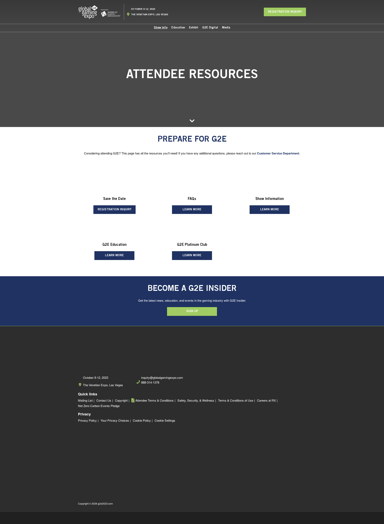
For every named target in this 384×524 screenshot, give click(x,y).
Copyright (121, 400)
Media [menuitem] (226, 27)
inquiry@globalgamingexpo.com (162, 378)
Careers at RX (266, 400)
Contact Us (103, 400)
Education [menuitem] (178, 27)
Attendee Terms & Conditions (154, 400)
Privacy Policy (87, 420)
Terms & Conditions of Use (235, 400)
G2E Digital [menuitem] (210, 27)
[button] (285, 12)
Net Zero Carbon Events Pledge (99, 406)
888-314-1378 (150, 382)
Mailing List (85, 400)
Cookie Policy (142, 420)
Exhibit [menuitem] (193, 27)
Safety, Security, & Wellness (195, 400)
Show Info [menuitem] (160, 27)
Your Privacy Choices (115, 420)
